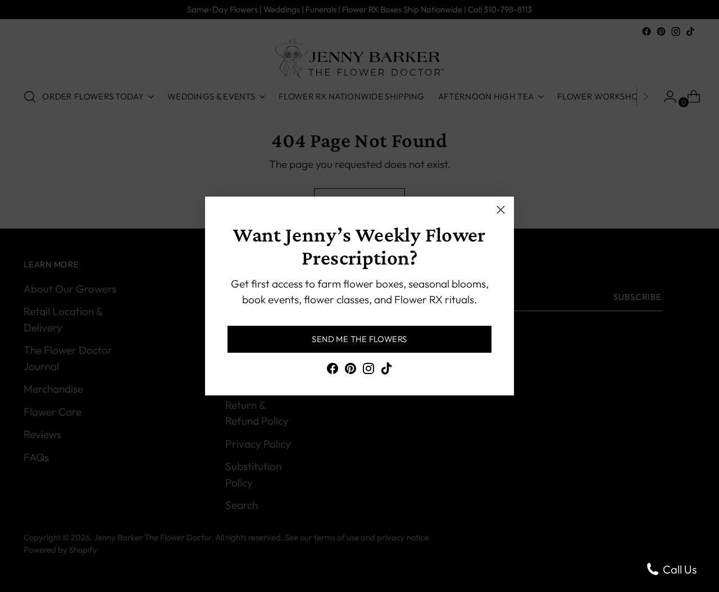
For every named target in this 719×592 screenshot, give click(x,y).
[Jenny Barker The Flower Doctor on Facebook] (332, 371)
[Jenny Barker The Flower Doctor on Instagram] (368, 371)
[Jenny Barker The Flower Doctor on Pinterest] (350, 371)
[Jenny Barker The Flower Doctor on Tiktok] (386, 371)
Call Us (679, 569)
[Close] (500, 209)
